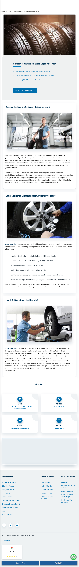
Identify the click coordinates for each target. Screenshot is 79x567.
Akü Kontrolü (7, 515)
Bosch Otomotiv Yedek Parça (67, 496)
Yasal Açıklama (7, 545)
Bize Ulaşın (65, 482)
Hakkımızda (45, 482)
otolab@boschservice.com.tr (20, 428)
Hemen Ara (20, 563)
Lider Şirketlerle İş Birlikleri (48, 498)
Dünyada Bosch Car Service (68, 487)
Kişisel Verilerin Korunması (11, 556)
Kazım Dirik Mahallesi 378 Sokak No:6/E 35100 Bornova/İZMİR (20, 407)
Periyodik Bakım (8, 490)
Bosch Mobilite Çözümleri (66, 501)
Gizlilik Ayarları (7, 550)
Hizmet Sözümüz (47, 493)
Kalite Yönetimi (46, 486)
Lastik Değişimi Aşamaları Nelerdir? (28, 80)
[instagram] (4, 525)
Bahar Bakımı (7, 497)
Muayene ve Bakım (9, 482)
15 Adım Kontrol (8, 486)
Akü (3, 511)
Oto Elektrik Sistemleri (10, 500)
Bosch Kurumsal (67, 491)
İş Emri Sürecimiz (47, 490)
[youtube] (17, 525)
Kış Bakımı (6, 493)
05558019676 (59, 428)
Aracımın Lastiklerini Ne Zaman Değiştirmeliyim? (33, 71)
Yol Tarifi (58, 563)
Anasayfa (4, 11)
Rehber (10, 11)
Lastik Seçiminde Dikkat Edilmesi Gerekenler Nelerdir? (35, 75)
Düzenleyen (6, 540)
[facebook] (11, 525)
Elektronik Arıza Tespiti (11, 508)
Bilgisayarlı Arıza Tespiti (11, 504)
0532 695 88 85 (59, 407)
